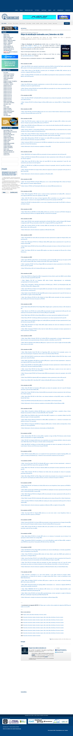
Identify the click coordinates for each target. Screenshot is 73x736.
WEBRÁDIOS (60, 10)
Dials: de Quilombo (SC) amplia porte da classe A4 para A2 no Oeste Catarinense (46, 498)
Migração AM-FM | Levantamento (10, 131)
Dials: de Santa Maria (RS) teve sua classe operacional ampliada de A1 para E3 (45, 315)
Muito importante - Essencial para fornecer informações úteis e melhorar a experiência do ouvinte (11, 178)
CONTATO (67, 10)
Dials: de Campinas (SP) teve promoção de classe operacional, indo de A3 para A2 (44, 154)
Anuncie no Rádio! (7, 136)
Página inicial (6, 34)
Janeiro (44, 614)
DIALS (21, 10)
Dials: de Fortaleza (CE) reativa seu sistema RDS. (38, 268)
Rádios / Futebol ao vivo (8, 37)
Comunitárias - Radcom (8, 84)
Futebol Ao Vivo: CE (8, 96)
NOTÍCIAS (44, 10)
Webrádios (6, 114)
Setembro (38, 617)
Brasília (37, 23)
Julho (28, 614)
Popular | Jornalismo (8, 109)
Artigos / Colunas (7, 44)
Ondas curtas (6, 149)
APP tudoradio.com (7, 50)
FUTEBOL (37, 10)
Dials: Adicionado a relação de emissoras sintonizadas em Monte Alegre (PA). (40, 597)
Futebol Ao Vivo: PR (8, 91)
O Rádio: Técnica (7, 140)
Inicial (22, 29)
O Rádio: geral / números (9, 137)
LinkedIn (46, 656)
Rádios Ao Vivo (7, 36)
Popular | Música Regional (9, 111)
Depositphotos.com (60, 730)
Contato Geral (6, 153)
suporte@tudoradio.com (28, 55)
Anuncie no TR (6, 154)
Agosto (25, 614)
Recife (41, 23)
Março (37, 614)
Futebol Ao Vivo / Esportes (9, 74)
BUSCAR (66, 23)
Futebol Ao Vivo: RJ (8, 86)
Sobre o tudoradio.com (8, 150)
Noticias (26, 29)
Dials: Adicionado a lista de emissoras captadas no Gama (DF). (36, 146)
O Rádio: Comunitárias (8, 147)
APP (54, 10)
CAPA (16, 10)
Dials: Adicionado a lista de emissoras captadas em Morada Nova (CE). (38, 229)
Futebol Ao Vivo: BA (8, 92)
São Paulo (10, 23)
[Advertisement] (46, 675)
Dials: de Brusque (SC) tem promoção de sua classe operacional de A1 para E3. (44, 317)
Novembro (30, 617)
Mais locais (55, 23)
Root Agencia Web (51, 730)
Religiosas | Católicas (8, 82)
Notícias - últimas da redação (9, 40)
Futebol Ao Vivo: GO (8, 95)
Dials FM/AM (28, 45)
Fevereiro (41, 614)
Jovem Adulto (6, 106)
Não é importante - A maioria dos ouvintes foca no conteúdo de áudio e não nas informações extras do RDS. (11, 188)
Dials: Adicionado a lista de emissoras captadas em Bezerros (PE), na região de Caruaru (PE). (43, 505)
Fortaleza (50, 23)
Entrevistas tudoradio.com (9, 134)
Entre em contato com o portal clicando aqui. (12, 728)
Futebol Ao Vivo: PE (8, 99)
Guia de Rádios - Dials (8, 130)
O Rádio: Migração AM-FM (9, 143)
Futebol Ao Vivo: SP (8, 85)
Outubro (34, 617)
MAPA (49, 10)
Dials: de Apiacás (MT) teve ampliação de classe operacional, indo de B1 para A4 (44, 377)
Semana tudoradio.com (8, 46)
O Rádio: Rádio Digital (8, 146)
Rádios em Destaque (8, 101)
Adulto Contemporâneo (8, 78)
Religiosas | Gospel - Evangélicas (10, 81)
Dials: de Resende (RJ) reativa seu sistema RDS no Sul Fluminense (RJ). (42, 400)
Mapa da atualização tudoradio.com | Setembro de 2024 (40, 29)
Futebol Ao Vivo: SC (8, 94)
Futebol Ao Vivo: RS (8, 89)
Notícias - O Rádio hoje (8, 41)
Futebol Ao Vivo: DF (8, 98)
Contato (66, 730)
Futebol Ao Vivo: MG (8, 88)
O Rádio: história (7, 144)
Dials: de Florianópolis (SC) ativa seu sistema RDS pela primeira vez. (42, 186)
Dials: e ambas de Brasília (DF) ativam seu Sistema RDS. (43, 380)
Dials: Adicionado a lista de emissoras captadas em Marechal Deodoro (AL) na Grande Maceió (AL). (45, 566)
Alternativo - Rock (7, 104)
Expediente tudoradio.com (9, 151)
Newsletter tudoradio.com (9, 49)
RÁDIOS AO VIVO (29, 10)
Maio (33, 614)
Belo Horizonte (22, 23)
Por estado (6, 72)
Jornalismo (6, 79)
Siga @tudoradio (60, 652)
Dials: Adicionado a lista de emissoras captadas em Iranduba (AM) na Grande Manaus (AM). (43, 403)
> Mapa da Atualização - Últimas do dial (11, 52)
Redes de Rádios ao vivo (9, 47)
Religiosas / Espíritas (8, 112)
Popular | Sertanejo (7, 108)
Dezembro (26, 617)
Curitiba (33, 23)
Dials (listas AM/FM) (8, 39)
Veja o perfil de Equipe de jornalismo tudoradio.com (62, 650)
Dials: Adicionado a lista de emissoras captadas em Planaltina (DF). (37, 173)
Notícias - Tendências (8, 43)
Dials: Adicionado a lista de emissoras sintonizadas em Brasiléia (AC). (38, 428)
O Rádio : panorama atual (9, 139)
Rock (5, 105)
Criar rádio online (7, 115)
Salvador (45, 23)
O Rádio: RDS (6, 141)
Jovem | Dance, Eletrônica (9, 102)
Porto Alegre (28, 23)
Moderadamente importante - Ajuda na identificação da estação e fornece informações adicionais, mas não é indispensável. (11, 181)
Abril (35, 614)
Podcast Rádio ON (7, 133)
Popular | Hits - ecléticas (8, 76)
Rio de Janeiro (15, 23)
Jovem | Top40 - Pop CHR (9, 75)
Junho (30, 614)
